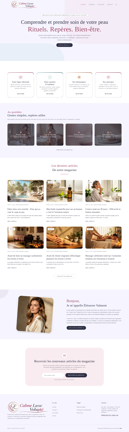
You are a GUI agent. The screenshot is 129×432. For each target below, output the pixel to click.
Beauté (12, 182)
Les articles (55, 413)
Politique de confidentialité (84, 410)
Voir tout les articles (64, 276)
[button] (116, 4)
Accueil (83, 4)
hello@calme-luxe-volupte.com (109, 415)
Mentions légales (81, 407)
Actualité (100, 4)
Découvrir (20, 93)
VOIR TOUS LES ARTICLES (64, 150)
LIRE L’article (12, 221)
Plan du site (80, 413)
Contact (110, 4)
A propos (92, 4)
